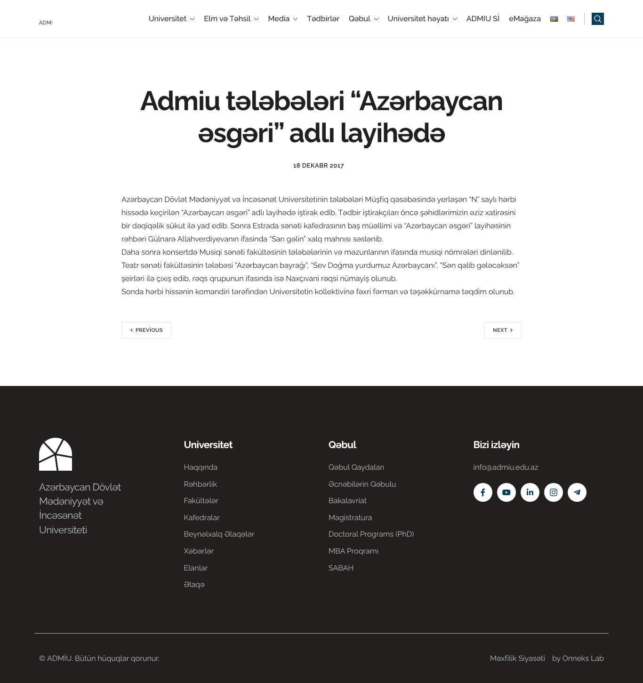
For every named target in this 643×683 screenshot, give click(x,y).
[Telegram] (577, 492)
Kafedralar (202, 517)
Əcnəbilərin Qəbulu (362, 484)
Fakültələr (201, 500)
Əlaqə (194, 584)
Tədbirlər (323, 19)
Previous (149, 330)
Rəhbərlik (200, 484)
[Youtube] (506, 492)
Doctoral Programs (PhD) (371, 534)
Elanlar (196, 567)
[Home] (67, 18)
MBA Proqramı (353, 550)
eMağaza (525, 19)
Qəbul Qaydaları (356, 467)
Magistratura (350, 517)
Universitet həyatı (418, 19)
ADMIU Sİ (482, 19)
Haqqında (201, 467)
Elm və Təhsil (227, 19)
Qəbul (359, 19)
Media (278, 19)
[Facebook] (483, 492)
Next (500, 330)
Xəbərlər (199, 550)
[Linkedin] (530, 492)
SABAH (341, 567)
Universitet (168, 19)
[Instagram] (553, 492)
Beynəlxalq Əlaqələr (219, 534)
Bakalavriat (348, 500)
